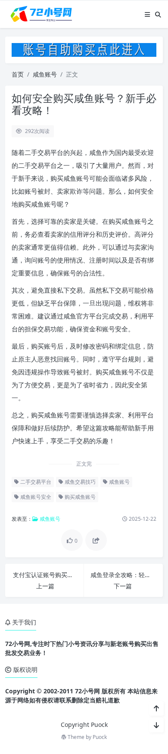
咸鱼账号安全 (35, 497)
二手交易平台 (35, 481)
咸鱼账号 (45, 74)
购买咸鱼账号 (79, 497)
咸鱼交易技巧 (79, 481)
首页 (18, 74)
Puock (100, 737)
